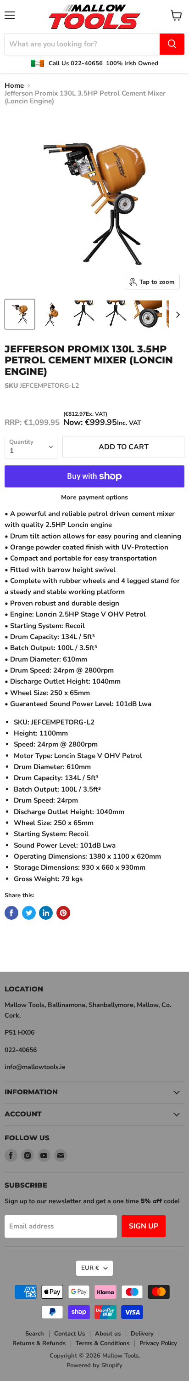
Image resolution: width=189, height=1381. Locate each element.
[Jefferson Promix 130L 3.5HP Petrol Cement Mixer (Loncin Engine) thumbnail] (19, 314)
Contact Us (69, 1334)
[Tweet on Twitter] (29, 913)
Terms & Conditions (102, 1343)
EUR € (90, 1268)
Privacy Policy (158, 1343)
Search (34, 1334)
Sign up (143, 1226)
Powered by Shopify (94, 1365)
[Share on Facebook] (11, 913)
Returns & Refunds (39, 1343)
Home (14, 86)
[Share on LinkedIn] (46, 913)
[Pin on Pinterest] (63, 913)
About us (108, 1334)
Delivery (142, 1334)
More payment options (94, 497)
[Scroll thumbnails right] (176, 315)
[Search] (172, 44)
